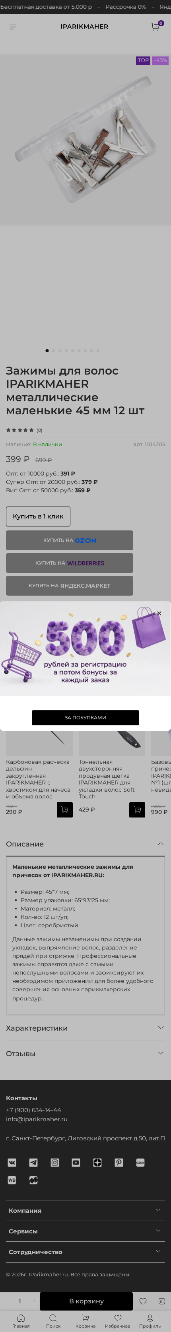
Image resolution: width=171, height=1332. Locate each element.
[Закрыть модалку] (159, 614)
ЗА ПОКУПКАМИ (85, 717)
